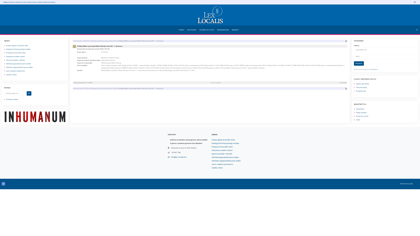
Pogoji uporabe (361, 113)
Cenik (358, 120)
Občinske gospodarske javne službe (18, 64)
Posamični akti (361, 91)
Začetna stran (78, 41)
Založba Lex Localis (206, 30)
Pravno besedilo (216, 82)
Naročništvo (360, 109)
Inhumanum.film (223, 30)
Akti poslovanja (361, 87)
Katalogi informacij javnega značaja (18, 49)
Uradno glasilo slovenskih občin (17, 46)
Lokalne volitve (11, 75)
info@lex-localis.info (178, 157)
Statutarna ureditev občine (15, 57)
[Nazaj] (346, 41)
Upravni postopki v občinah (15, 60)
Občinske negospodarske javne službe (19, 67)
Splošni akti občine (362, 84)
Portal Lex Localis (362, 116)
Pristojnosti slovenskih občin (16, 53)
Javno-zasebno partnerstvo (15, 71)
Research (235, 30)
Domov (181, 30)
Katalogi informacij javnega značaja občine (104, 41)
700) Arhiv (86, 41)
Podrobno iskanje (12, 99)
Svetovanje (191, 30)
